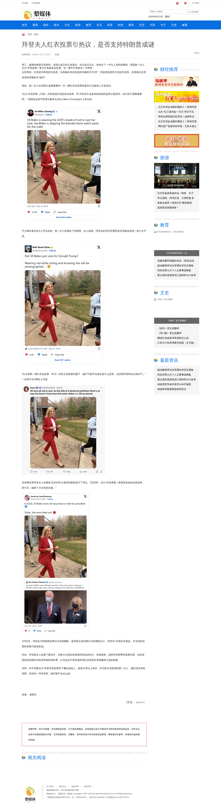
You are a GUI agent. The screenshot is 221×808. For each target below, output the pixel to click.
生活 (99, 24)
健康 (184, 24)
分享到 (196, 53)
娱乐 (56, 24)
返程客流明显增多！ (176, 185)
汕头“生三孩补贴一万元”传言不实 (176, 111)
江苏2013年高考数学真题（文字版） (176, 342)
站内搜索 (195, 3)
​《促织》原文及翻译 (176, 320)
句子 (163, 24)
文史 (174, 24)
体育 (110, 24)
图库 (131, 24)
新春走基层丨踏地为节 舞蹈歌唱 (174, 203)
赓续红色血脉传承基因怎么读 (173, 338)
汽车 (152, 24)
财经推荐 (169, 69)
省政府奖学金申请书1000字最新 (174, 378)
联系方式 (62, 786)
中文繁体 (36, 3)
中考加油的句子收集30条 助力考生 (175, 387)
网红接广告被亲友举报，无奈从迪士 (177, 126)
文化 (67, 24)
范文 (142, 24)
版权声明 (75, 786)
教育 (88, 24)
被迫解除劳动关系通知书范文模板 (175, 265)
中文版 (25, 3)
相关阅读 (37, 757)
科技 (120, 24)
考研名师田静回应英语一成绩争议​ (176, 116)
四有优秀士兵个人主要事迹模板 (174, 270)
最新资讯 (169, 360)
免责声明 (87, 786)
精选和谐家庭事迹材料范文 (171, 383)
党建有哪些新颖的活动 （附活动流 (175, 260)
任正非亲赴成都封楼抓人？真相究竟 (177, 107)
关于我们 (50, 786)
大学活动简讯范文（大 (176, 253)
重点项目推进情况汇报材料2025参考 (176, 275)
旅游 (78, 24)
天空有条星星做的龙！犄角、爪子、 (176, 193)
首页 (24, 24)
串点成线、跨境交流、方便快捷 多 (175, 198)
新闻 (35, 24)
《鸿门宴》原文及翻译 (169, 333)
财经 (46, 24)
